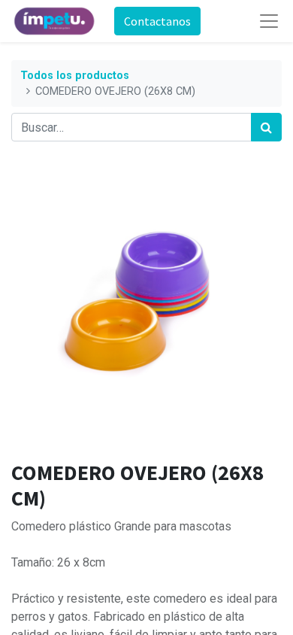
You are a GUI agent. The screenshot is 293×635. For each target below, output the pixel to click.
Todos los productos (74, 75)
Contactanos (157, 21)
